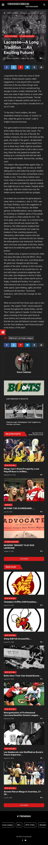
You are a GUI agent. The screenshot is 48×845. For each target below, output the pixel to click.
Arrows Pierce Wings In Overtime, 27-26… (22, 792)
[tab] (37, 433)
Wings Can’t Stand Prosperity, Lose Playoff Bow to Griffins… (21, 470)
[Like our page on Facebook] (22, 840)
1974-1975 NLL (10, 465)
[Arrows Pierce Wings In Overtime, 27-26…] (24, 773)
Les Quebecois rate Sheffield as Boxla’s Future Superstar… (23, 753)
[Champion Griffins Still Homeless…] (24, 583)
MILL (14, 825)
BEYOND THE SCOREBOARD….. (19, 508)
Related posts (37, 433)
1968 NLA (8, 505)
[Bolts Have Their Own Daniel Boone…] (24, 657)
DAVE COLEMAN (12, 13)
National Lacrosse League (21, 338)
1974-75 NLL (26, 825)
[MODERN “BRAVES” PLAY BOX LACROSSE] (24, 526)
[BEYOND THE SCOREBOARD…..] (24, 489)
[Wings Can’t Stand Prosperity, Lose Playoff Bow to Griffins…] (24, 450)
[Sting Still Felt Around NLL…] (24, 620)
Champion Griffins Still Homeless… (21, 602)
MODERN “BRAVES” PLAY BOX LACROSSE (19, 546)
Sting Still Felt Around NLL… (18, 639)
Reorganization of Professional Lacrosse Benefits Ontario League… (22, 713)
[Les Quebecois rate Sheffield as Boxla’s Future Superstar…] (24, 733)
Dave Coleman (24, 372)
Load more (24, 559)
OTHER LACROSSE (27, 36)
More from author (36, 435)
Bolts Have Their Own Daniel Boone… (22, 675)
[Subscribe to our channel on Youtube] (25, 840)
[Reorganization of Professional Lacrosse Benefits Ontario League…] (24, 693)
